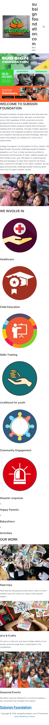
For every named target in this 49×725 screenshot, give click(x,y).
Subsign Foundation (15, 707)
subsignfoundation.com (35, 24)
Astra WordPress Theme (24, 716)
